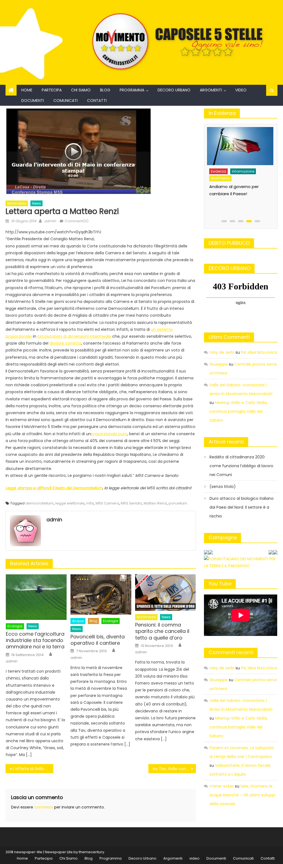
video (241, 90)
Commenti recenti (231, 652)
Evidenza (223, 168)
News (36, 203)
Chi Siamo (81, 90)
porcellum (178, 503)
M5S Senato (131, 503)
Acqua (78, 621)
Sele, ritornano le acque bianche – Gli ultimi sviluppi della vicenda (242, 795)
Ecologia (14, 626)
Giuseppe (218, 364)
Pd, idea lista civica (259, 352)
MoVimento (16, 203)
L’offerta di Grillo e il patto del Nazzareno (33, 768)
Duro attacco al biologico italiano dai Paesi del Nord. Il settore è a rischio (241, 507)
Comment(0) (76, 221)
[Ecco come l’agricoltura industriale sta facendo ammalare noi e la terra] (36, 597)
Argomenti (211, 90)
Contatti (97, 100)
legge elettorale (70, 503)
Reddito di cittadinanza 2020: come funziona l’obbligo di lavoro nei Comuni (241, 465)
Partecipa (52, 90)
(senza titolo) (222, 486)
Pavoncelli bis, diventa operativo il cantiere (97, 639)
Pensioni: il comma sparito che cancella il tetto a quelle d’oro (162, 631)
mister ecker (221, 786)
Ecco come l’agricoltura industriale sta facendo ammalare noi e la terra (35, 640)
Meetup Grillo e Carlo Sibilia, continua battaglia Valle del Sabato (238, 411)
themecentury (91, 852)
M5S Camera (107, 503)
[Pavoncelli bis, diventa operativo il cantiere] (100, 594)
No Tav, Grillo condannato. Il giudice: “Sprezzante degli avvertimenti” (174, 768)
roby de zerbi (221, 352)
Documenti (32, 100)
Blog (105, 90)
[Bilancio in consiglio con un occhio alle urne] (244, 144)
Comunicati (65, 100)
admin (50, 221)
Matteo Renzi (155, 503)
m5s (90, 503)
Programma (132, 90)
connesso (43, 807)
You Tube (220, 583)
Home (26, 90)
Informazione (248, 168)
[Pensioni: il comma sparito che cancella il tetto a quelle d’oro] (165, 592)
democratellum (39, 503)
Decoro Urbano (174, 90)
